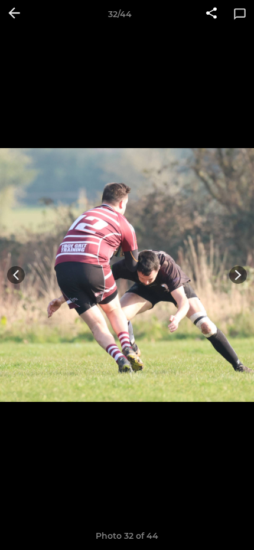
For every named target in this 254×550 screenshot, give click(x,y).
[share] (211, 14)
